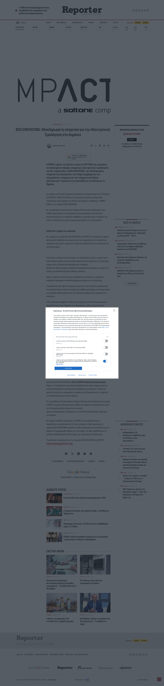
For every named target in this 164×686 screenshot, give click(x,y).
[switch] (105, 341)
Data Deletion (71, 375)
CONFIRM (68, 368)
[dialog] (82, 343)
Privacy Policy (93, 375)
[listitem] (82, 337)
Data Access (82, 375)
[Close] (115, 311)
